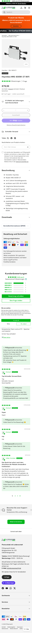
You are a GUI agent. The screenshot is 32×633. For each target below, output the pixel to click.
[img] (6, 369)
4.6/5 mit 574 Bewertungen (20, 1)
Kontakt (4, 627)
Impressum (20, 627)
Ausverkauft (16, 115)
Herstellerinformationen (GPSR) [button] (14, 226)
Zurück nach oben (16, 531)
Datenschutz (5, 628)
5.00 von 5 (20, 277)
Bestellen (16, 26)
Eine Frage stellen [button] (16, 300)
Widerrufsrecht (14, 628)
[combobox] (16, 12)
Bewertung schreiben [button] (16, 296)
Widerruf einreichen (16, 522)
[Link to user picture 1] (6, 340)
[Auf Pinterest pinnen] (15, 138)
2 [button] (15, 496)
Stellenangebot (11, 627)
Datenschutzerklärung (22, 161)
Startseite (4, 35)
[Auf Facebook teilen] (11, 138)
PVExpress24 (9, 624)
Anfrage (6, 577)
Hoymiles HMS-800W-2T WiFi (9, 36)
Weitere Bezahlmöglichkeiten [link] (16, 125)
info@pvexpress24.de (14, 568)
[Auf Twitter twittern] (8, 138)
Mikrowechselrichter (14, 35)
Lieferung (22, 628)
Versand (10, 89)
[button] (25, 8)
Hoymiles (4, 70)
